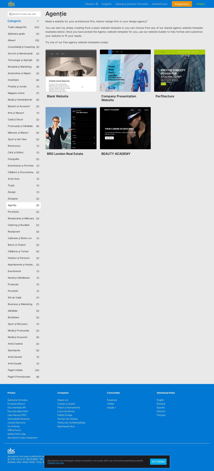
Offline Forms (14, 430)
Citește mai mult (55, 462)
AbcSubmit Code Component (22, 437)
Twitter (110, 403)
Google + (111, 407)
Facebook (112, 400)
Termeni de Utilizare (67, 418)
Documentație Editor (18, 411)
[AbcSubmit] (11, 4)
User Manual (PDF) (17, 415)
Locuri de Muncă (65, 411)
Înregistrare (182, 3)
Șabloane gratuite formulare (131, 3)
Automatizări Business (19, 418)
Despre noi (62, 400)
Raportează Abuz (66, 426)
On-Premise (14, 426)
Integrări (107, 3)
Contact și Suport (66, 403)
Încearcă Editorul (16, 403)
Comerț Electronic (17, 422)
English (160, 400)
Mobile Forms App (17, 434)
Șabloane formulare (17, 400)
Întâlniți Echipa (64, 415)
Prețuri (201, 3)
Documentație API (17, 407)
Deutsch (161, 411)
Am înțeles (158, 461)
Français (161, 415)
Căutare (89, 3)
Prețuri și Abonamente (68, 407)
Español (161, 407)
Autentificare (159, 3)
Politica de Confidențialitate (71, 422)
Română (161, 403)
